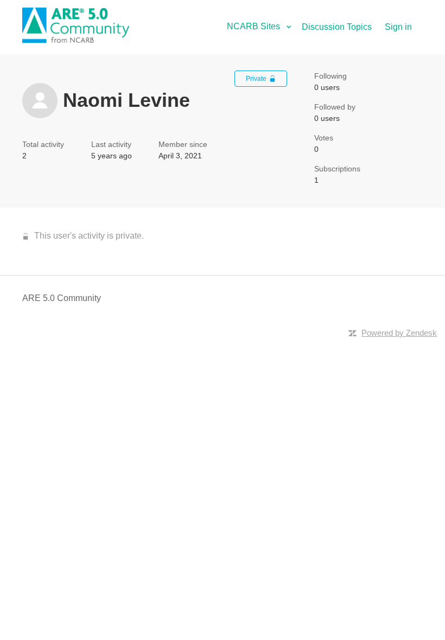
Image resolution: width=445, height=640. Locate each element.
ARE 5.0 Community (61, 298)
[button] (263, 26)
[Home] (82, 39)
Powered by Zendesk (399, 332)
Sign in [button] (398, 26)
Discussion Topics (337, 26)
